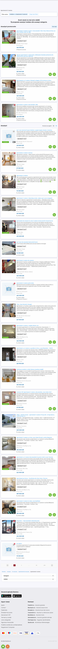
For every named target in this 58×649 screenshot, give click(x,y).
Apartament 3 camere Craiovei (24, 152)
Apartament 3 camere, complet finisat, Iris (28, 325)
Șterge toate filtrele (33, 14)
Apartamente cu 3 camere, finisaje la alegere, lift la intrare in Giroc (34, 80)
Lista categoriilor (6, 620)
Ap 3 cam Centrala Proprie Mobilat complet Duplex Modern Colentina (34, 130)
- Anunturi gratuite (36, 605)
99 (36, 565)
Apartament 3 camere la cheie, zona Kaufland (28, 501)
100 (44, 565)
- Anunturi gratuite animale (40, 617)
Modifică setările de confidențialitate (11, 625)
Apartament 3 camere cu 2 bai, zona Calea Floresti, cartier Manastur (34, 437)
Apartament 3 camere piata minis (25, 283)
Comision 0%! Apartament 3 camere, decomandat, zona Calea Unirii (34, 392)
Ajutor (3, 605)
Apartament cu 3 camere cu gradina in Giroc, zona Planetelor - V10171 (35, 348)
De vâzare (19, 543)
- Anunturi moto (36, 615)
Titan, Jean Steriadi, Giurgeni (24, 304)
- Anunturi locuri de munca (38, 610)
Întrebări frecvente (6, 612)
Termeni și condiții (6, 617)
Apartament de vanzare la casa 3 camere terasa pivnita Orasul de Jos (35, 220)
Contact (3, 607)
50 (56, 125)
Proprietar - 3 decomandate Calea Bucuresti (28, 520)
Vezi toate (54, 26)
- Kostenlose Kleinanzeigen (39, 622)
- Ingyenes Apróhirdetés (39, 620)
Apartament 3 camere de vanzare (25, 260)
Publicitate (4, 610)
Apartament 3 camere (22, 175)
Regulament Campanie (7, 627)
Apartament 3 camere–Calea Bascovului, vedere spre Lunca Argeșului (34, 198)
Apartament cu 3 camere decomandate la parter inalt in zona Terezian (35, 457)
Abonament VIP (5, 615)
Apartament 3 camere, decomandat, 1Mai (27, 104)
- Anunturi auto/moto (38, 607)
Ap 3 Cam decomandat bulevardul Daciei (27, 242)
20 (53, 125)
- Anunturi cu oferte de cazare (40, 612)
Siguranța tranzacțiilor (7, 622)
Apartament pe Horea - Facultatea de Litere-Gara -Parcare (32, 478)
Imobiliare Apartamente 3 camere (18, 14)
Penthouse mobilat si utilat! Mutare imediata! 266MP (30, 369)
